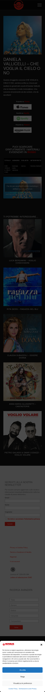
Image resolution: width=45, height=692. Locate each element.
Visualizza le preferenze (22, 683)
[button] (41, 644)
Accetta (23, 670)
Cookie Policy (13, 689)
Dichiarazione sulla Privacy (27, 689)
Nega (22, 677)
